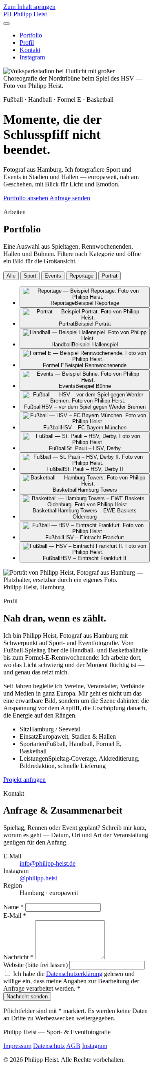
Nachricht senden (27, 996)
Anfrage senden (69, 198)
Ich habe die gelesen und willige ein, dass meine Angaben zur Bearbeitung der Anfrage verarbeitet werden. (71, 981)
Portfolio (31, 35)
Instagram (32, 57)
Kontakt (30, 49)
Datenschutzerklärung (74, 973)
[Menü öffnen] (6, 23)
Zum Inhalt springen (29, 6)
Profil (27, 42)
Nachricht (18, 957)
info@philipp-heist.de (47, 863)
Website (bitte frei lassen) (35, 964)
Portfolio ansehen (25, 198)
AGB (73, 1045)
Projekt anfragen (24, 779)
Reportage (81, 276)
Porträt (110, 276)
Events (52, 276)
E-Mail (14, 915)
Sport (30, 276)
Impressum (17, 1045)
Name (13, 907)
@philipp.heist (38, 878)
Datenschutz (49, 1045)
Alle (11, 276)
